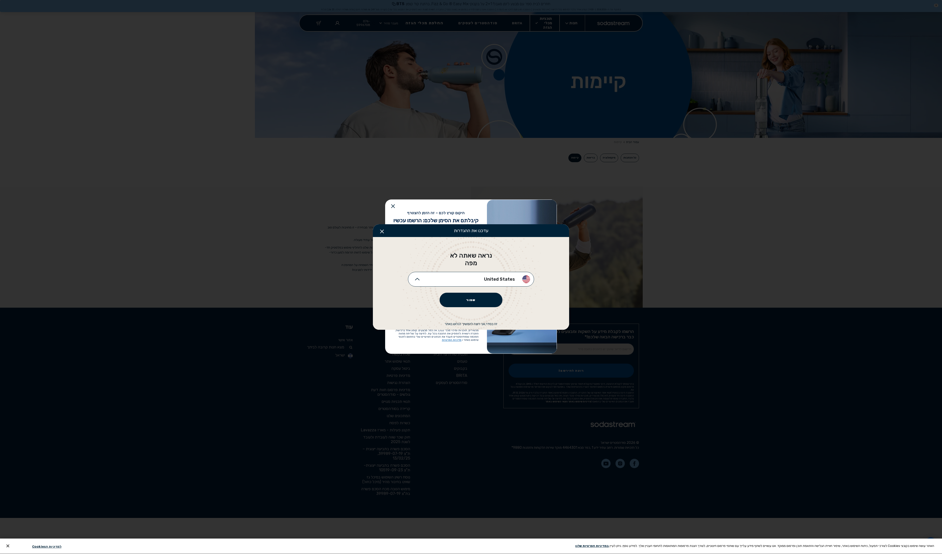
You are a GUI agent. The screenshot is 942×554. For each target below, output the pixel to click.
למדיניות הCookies (46, 546)
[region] (471, 546)
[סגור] (7, 546)
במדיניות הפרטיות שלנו (592, 546)
